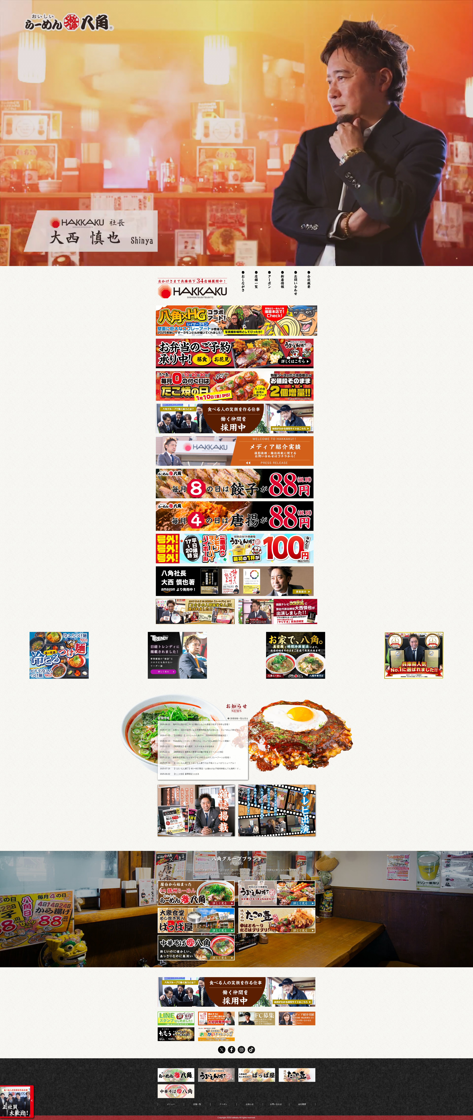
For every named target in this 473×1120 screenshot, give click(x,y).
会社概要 (302, 1104)
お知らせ (250, 1104)
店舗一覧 (197, 1104)
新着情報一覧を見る (239, 718)
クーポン (223, 1104)
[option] (59, 655)
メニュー (171, 1104)
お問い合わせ (276, 1104)
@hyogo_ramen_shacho (262, 722)
